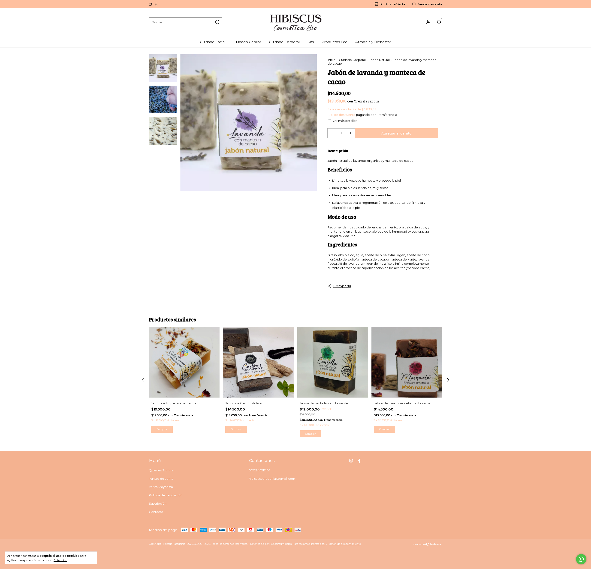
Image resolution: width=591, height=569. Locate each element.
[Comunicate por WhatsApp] (581, 559)
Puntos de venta (161, 478)
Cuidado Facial (213, 42)
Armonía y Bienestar (373, 42)
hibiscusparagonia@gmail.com (272, 478)
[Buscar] (217, 22)
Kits (311, 42)
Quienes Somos (161, 470)
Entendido (60, 560)
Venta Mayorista (161, 487)
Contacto (156, 512)
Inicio (331, 60)
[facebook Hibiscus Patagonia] (155, 4)
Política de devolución (165, 495)
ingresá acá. (318, 543)
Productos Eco (334, 42)
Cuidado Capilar (247, 42)
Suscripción (157, 503)
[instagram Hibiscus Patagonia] (151, 4)
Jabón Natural (379, 60)
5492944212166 (259, 470)
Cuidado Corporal (284, 42)
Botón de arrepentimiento (345, 543)
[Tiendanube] (427, 544)
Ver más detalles (344, 121)
